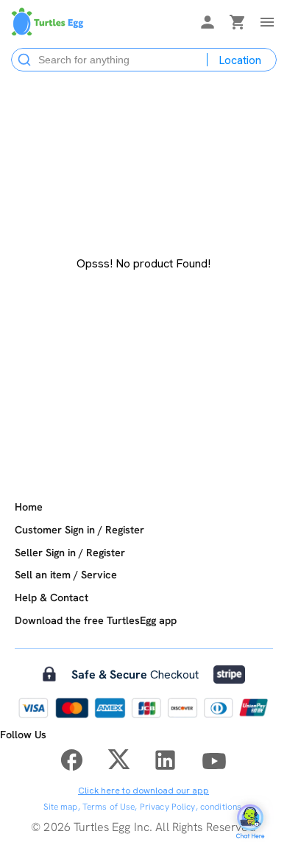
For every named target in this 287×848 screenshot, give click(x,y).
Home (29, 507)
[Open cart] (237, 24)
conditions (220, 807)
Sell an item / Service (66, 574)
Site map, (61, 807)
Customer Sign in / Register (79, 529)
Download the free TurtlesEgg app (96, 620)
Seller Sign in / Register (70, 552)
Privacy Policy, (169, 807)
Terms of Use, (110, 807)
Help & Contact (51, 597)
